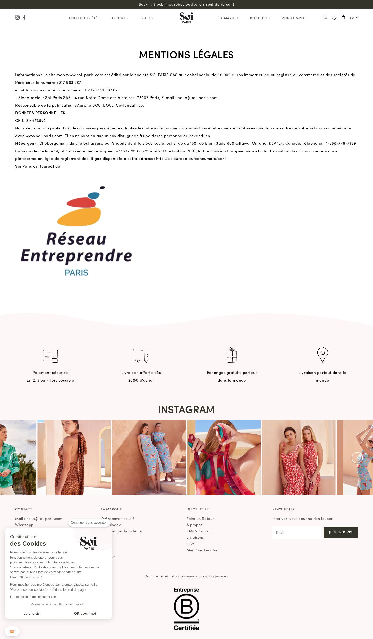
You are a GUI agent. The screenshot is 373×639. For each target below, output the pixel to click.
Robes (147, 17)
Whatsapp (24, 524)
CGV (190, 543)
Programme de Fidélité (121, 530)
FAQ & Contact (200, 530)
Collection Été (83, 17)
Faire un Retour (200, 518)
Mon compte (293, 17)
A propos (194, 524)
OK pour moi (85, 613)
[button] (15, 457)
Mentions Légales (202, 549)
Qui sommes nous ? (118, 518)
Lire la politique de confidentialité (33, 597)
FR (352, 18)
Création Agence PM (214, 576)
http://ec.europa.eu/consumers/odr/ (191, 158)
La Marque (229, 17)
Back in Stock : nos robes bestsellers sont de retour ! (186, 4)
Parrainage (111, 524)
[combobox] (353, 18)
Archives (119, 17)
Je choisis (32, 613)
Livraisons (195, 537)
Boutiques (260, 17)
